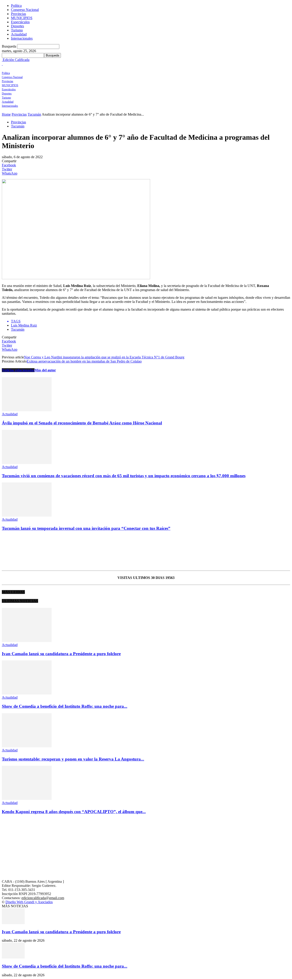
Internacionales (22, 38)
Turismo (17, 30)
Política (16, 6)
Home (6, 114)
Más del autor (45, 370)
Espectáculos (20, 22)
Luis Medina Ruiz (24, 325)
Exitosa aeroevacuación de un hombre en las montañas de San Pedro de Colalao (84, 361)
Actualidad (19, 34)
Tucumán (34, 114)
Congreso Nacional (25, 10)
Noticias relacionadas (18, 370)
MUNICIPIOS (21, 18)
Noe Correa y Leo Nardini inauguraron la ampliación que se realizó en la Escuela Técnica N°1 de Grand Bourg (104, 357)
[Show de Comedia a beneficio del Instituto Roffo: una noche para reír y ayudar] (27, 693)
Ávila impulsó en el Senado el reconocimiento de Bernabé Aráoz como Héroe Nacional (82, 423)
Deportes (17, 26)
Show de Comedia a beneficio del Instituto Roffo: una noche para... (64, 706)
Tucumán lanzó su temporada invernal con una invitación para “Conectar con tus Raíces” (86, 528)
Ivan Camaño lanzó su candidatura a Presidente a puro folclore (61, 653)
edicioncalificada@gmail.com (42, 898)
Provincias (18, 14)
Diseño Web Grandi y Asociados (29, 902)
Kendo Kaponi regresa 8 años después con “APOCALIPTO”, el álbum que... (74, 811)
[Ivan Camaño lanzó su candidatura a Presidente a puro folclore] (27, 641)
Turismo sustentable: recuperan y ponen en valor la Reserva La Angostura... (73, 759)
